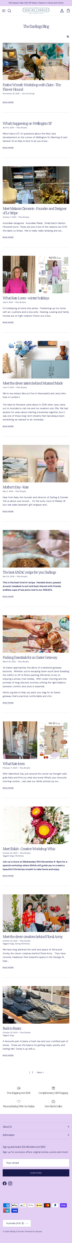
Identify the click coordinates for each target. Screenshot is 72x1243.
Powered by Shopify (33, 1231)
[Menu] (3, 10)
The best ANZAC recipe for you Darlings (29, 572)
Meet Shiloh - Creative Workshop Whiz (29, 848)
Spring (17, 943)
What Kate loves (13, 763)
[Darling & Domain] (36, 11)
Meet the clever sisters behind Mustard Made (32, 383)
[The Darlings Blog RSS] (68, 36)
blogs (12, 856)
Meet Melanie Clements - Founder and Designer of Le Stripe (34, 210)
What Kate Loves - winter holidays (26, 297)
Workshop (19, 856)
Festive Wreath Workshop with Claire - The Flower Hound (32, 87)
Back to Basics (12, 1028)
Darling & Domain (17, 1231)
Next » (40, 1072)
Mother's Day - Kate (15, 486)
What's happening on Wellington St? (27, 123)
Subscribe (36, 1173)
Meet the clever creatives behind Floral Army (32, 936)
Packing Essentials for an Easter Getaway (30, 657)
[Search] (11, 10)
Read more (8, 102)
